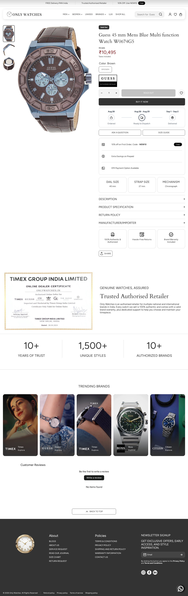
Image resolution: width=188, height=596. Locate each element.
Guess (58, 447)
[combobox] (149, 14)
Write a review (94, 477)
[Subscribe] (181, 555)
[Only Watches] (24, 14)
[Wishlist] (175, 14)
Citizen (168, 447)
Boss (130, 447)
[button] (180, 14)
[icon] (66, 398)
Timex (21, 447)
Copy (142, 3)
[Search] (160, 14)
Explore (21, 450)
